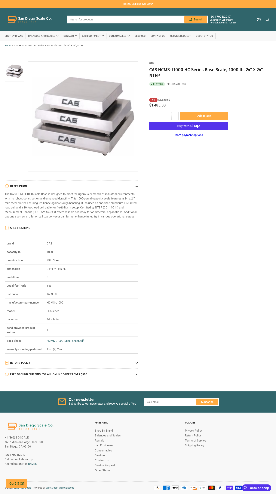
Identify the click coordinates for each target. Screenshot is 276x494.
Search (198, 19)
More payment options (189, 135)
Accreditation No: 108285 (223, 22)
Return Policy (193, 435)
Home (8, 45)
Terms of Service (195, 440)
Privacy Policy (193, 430)
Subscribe (207, 402)
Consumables (117, 35)
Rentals (68, 35)
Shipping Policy (194, 445)
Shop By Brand (14, 35)
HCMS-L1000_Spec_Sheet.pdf (65, 341)
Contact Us (158, 35)
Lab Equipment (91, 35)
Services (140, 35)
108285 (32, 464)
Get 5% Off (16, 483)
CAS (151, 63)
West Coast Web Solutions (60, 487)
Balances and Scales (41, 35)
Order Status (204, 35)
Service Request (180, 35)
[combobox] (137, 19)
